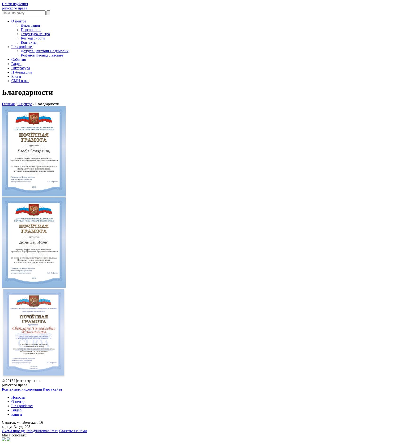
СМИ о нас (20, 81)
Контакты (29, 42)
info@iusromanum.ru (42, 431)
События (18, 59)
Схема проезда (14, 431)
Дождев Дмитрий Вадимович (44, 51)
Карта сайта (52, 389)
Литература (20, 68)
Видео (16, 64)
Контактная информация (22, 389)
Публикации (21, 72)
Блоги (16, 76)
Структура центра (35, 34)
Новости (18, 397)
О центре (18, 21)
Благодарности (33, 38)
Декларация (30, 25)
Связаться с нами (73, 431)
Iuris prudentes (22, 47)
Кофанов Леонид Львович (42, 55)
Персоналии (31, 30)
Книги (16, 414)
